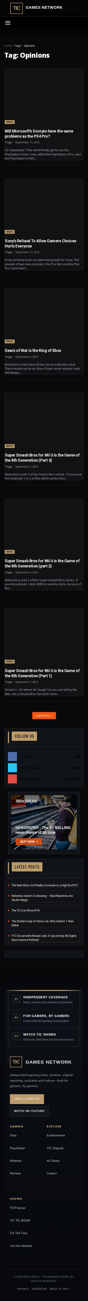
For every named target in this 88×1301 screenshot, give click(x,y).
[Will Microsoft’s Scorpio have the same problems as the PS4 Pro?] (44, 96)
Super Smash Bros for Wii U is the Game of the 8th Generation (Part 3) (42, 458)
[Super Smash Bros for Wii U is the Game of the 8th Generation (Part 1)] (44, 636)
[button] (81, 23)
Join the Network (21, 1246)
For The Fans (19, 1233)
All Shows (53, 1160)
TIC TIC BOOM (20, 1220)
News (9, 121)
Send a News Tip (27, 1098)
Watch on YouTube (29, 1111)
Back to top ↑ (60, 1289)
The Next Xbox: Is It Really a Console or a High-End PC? (45, 885)
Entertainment (56, 1135)
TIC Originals (55, 1148)
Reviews (15, 1173)
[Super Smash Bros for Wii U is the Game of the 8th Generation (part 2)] (44, 526)
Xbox (13, 1135)
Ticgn (8, 142)
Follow (74, 768)
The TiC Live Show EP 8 (25, 910)
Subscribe (73, 779)
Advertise (39, 1289)
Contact (52, 1173)
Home (8, 45)
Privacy (23, 1289)
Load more (42, 715)
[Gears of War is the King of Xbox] (44, 316)
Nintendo (15, 1160)
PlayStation (17, 1148)
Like (77, 756)
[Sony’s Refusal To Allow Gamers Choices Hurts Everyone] (44, 206)
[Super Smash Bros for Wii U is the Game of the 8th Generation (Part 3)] (44, 420)
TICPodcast (17, 1208)
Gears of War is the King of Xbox (33, 350)
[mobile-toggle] (7, 23)
